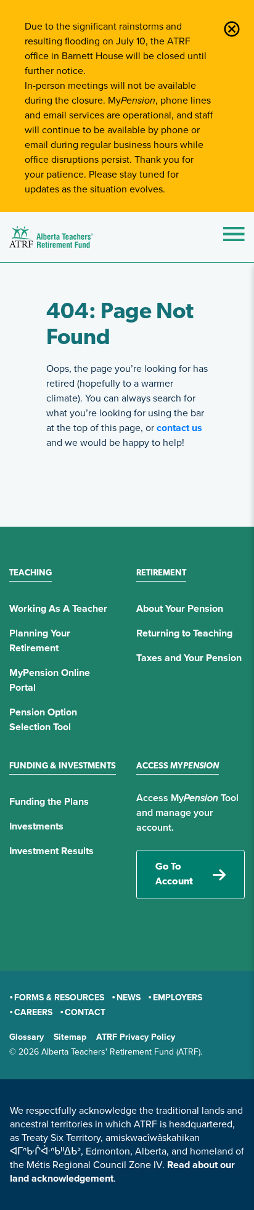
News (129, 997)
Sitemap (70, 1037)
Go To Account (174, 874)
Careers (33, 1012)
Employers (177, 997)
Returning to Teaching (184, 633)
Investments (36, 826)
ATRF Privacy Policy (135, 1037)
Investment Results (51, 851)
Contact (85, 1012)
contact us (179, 428)
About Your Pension (179, 609)
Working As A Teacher (58, 609)
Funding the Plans (49, 802)
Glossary (26, 1037)
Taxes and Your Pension (189, 658)
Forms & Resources (59, 997)
